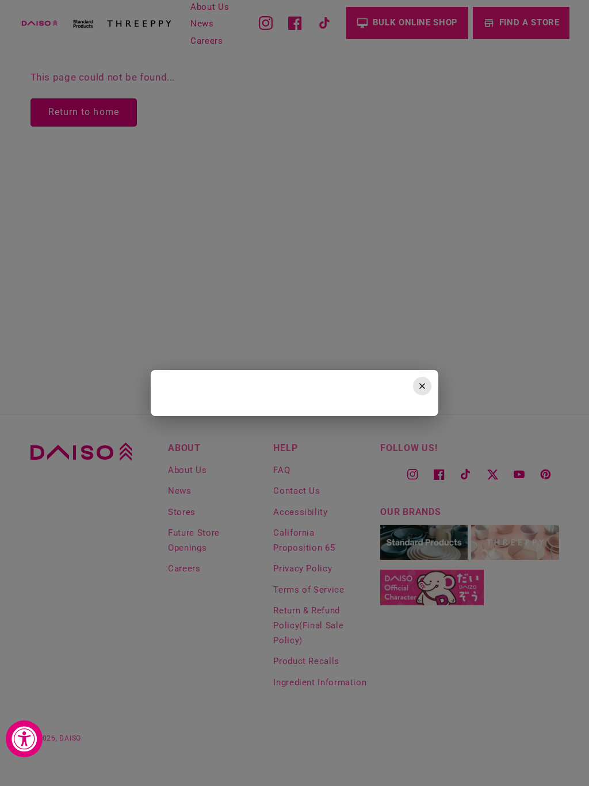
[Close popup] (422, 386)
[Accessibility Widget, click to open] (24, 738)
